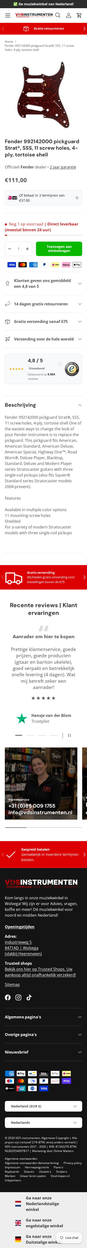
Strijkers (61, 1172)
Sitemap (12, 984)
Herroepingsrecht (37, 1167)
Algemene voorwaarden (21, 1159)
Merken (10, 1176)
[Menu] (7, 15)
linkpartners (13, 1180)
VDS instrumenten (27, 1138)
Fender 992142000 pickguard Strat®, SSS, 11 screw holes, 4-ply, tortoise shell (39, 48)
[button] (79, 15)
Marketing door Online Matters (53, 1151)
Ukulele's (45, 1172)
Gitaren (29, 1172)
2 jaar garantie (63, 167)
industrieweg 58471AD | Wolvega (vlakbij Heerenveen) (23, 947)
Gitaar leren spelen (33, 1176)
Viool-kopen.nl (60, 1176)
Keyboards (12, 1172)
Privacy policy (73, 1163)
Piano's (58, 1167)
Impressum (12, 1167)
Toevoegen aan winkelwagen (59, 248)
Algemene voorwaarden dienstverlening (32, 1163)
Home (9, 41)
